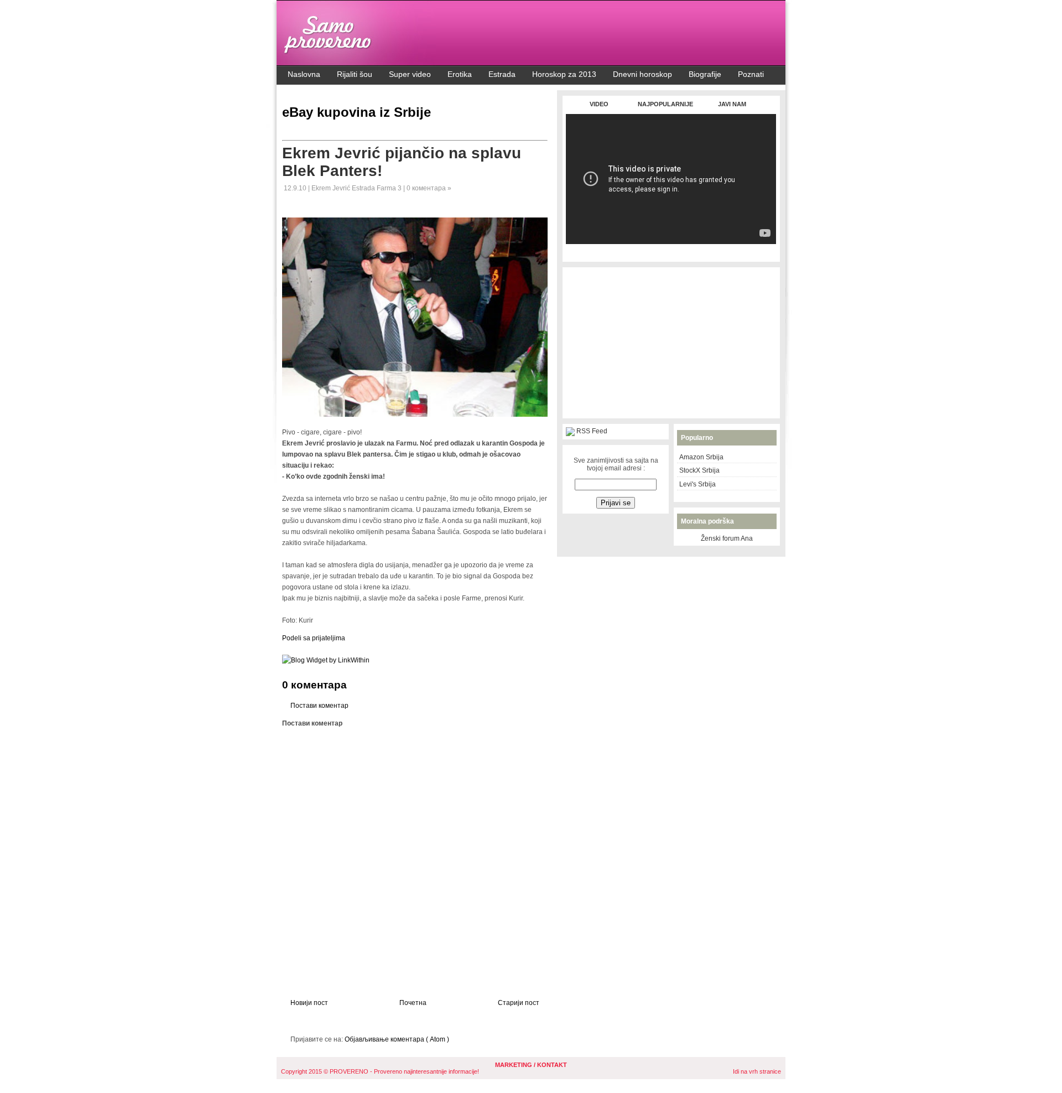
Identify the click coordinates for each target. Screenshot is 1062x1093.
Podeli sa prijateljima (313, 638)
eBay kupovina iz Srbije (356, 112)
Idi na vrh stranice (757, 1071)
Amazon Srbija (701, 457)
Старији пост (518, 1003)
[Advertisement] (671, 250)
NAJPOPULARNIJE (665, 104)
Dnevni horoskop (642, 74)
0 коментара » (429, 188)
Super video (410, 74)
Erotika (459, 74)
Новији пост (309, 1003)
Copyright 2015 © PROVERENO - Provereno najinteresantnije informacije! (380, 1071)
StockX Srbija (699, 470)
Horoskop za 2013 (564, 74)
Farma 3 (390, 188)
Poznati (751, 74)
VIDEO (599, 104)
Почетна (412, 1003)
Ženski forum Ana (727, 538)
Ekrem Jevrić (331, 188)
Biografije (705, 74)
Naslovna (304, 74)
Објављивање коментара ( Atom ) (397, 1039)
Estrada (502, 74)
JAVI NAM (732, 104)
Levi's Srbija (697, 484)
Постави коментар (319, 705)
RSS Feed (591, 431)
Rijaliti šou (354, 74)
